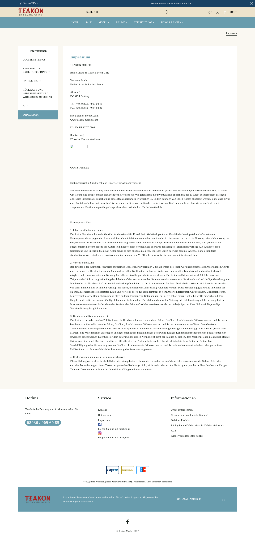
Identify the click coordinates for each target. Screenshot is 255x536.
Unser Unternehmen (182, 409)
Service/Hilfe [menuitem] (29, 3)
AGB (25, 106)
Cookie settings (34, 59)
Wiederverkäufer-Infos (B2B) (187, 435)
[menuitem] (127, 12)
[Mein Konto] (217, 12)
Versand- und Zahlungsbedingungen (39, 70)
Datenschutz (32, 81)
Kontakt (102, 409)
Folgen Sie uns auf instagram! (114, 437)
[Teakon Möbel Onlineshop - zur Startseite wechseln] (51, 12)
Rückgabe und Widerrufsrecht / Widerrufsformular (37, 93)
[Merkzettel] (210, 12)
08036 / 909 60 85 (43, 422)
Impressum (31, 114)
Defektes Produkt (180, 420)
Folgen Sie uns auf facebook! (114, 428)
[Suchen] (167, 12)
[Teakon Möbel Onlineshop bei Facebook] (127, 522)
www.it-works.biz (79, 167)
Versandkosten (139, 482)
